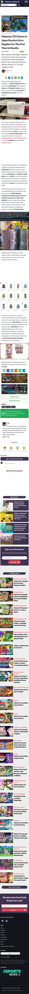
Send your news (14, 396)
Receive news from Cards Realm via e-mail (14, 899)
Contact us (3, 930)
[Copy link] (6, 78)
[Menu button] (26, 3)
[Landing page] (2, 1)
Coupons (3, 935)
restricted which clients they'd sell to (14, 138)
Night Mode (3, 957)
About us (3, 932)
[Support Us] (2, 921)
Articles (6, 33)
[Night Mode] (19, 5)
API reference (4, 939)
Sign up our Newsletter (14, 549)
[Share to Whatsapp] (19, 78)
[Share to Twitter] (12, 78)
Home (2, 928)
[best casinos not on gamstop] (12, 972)
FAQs (2, 941)
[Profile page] (22, 5)
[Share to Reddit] (15, 78)
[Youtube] (6, 921)
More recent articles (14, 887)
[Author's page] (8, 436)
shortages (18, 124)
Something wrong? (14, 400)
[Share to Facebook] (9, 78)
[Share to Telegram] (22, 78)
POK (2, 33)
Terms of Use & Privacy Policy (7, 946)
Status (2, 944)
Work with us (4, 937)
